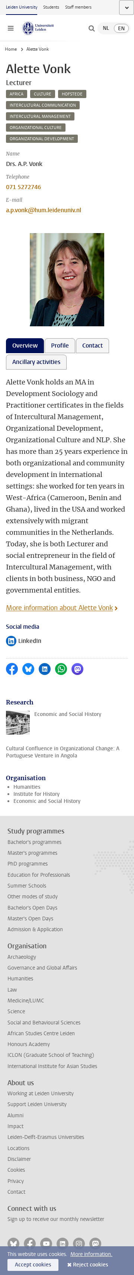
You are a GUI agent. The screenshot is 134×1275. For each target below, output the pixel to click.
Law (12, 989)
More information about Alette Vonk (59, 607)
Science (16, 1011)
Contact (16, 1192)
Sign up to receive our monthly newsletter (55, 1219)
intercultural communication (43, 105)
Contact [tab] (92, 345)
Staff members (78, 7)
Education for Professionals (38, 875)
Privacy (15, 1181)
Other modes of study (32, 896)
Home (11, 49)
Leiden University (21, 7)
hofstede (72, 94)
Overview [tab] (25, 345)
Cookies (16, 1170)
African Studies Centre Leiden (41, 1033)
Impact (15, 1126)
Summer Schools (26, 885)
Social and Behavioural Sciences (43, 1022)
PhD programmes (27, 863)
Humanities (26, 787)
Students (51, 7)
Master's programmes (32, 853)
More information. (91, 1254)
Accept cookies (33, 1264)
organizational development (42, 139)
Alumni (15, 1115)
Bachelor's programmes (34, 842)
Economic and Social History (46, 801)
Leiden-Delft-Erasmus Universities (45, 1137)
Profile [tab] (60, 345)
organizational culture (36, 128)
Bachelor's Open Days (32, 907)
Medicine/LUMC (25, 1000)
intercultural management (40, 116)
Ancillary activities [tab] (36, 362)
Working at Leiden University (40, 1093)
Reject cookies (90, 1264)
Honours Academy (28, 1044)
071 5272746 (23, 187)
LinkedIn (23, 641)
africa (16, 94)
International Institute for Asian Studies (52, 1066)
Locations (18, 1148)
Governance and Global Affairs (42, 967)
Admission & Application (35, 929)
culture (42, 94)
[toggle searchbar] (91, 28)
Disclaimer (19, 1159)
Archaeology (21, 957)
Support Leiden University (37, 1104)
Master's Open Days (30, 918)
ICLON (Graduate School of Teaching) (50, 1055)
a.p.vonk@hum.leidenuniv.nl (43, 210)
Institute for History (36, 794)
